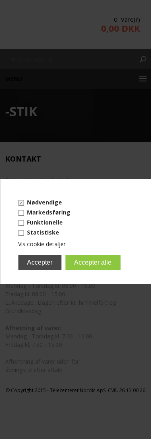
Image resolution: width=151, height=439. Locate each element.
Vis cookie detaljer (42, 244)
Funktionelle (45, 222)
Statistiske (43, 232)
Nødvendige (44, 202)
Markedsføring (48, 212)
